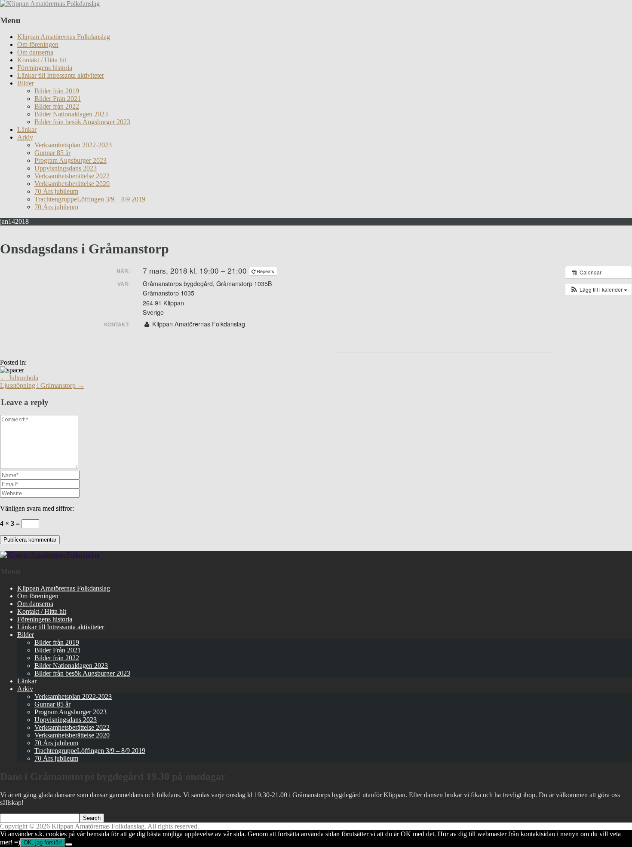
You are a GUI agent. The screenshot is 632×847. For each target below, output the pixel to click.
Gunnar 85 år (52, 152)
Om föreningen (37, 44)
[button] (598, 289)
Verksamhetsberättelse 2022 (72, 176)
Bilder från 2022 (56, 106)
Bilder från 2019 (56, 90)
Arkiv (25, 137)
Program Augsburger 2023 (70, 160)
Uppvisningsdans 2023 (65, 168)
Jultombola (19, 377)
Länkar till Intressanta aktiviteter (60, 75)
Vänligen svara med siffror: (37, 508)
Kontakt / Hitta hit (41, 60)
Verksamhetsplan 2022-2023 (73, 145)
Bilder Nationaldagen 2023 (71, 114)
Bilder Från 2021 (57, 98)
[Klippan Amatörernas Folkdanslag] (50, 3)
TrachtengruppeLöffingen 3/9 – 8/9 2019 (89, 199)
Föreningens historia (44, 67)
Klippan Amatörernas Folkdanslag (63, 36)
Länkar (27, 129)
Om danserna (35, 52)
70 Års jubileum (56, 191)
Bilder (25, 83)
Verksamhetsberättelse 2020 (72, 183)
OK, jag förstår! (43, 842)
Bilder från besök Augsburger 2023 (82, 121)
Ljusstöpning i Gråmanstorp (42, 385)
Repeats (265, 271)
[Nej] (68, 844)
